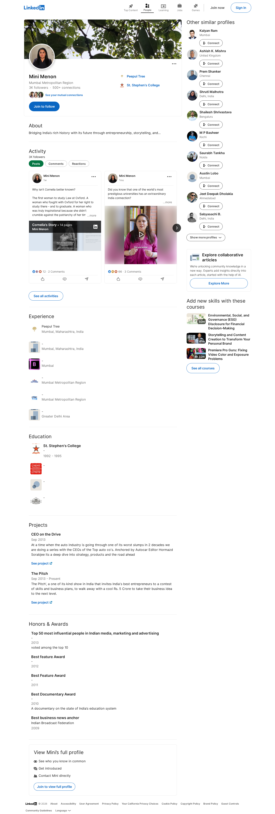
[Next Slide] (177, 228)
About (54, 803)
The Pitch (39, 573)
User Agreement (89, 803)
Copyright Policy (190, 803)
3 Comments (132, 271)
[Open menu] (174, 64)
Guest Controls (230, 803)
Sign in (241, 8)
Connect (213, 43)
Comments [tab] (56, 163)
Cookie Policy (169, 803)
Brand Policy (210, 803)
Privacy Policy (110, 803)
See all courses (203, 368)
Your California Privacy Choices (140, 803)
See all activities (46, 296)
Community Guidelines (39, 810)
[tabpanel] (103, 227)
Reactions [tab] (79, 163)
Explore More (219, 283)
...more (91, 215)
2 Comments (56, 271)
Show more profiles (204, 237)
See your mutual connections (64, 95)
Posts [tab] (36, 163)
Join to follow (44, 106)
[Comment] (65, 279)
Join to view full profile (54, 787)
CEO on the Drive (46, 534)
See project (40, 563)
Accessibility (68, 803)
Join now (217, 8)
